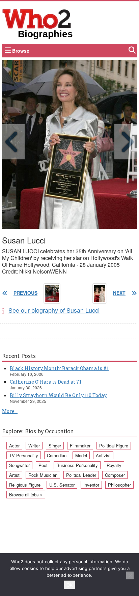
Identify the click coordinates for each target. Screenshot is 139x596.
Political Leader (81, 475)
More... (10, 411)
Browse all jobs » (26, 494)
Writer (34, 445)
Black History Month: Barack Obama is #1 (59, 368)
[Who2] (37, 18)
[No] (130, 575)
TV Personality (23, 455)
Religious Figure (24, 485)
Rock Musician (42, 475)
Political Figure (113, 445)
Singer (55, 445)
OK (69, 585)
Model (81, 455)
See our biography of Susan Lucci (54, 310)
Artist (14, 475)
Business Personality (77, 465)
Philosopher (119, 485)
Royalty (114, 465)
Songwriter (19, 465)
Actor (14, 445)
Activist (103, 455)
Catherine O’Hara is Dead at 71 (45, 382)
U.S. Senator (62, 485)
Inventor (91, 485)
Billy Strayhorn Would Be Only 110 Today (58, 395)
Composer (115, 475)
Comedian (56, 455)
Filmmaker (80, 445)
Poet (43, 465)
